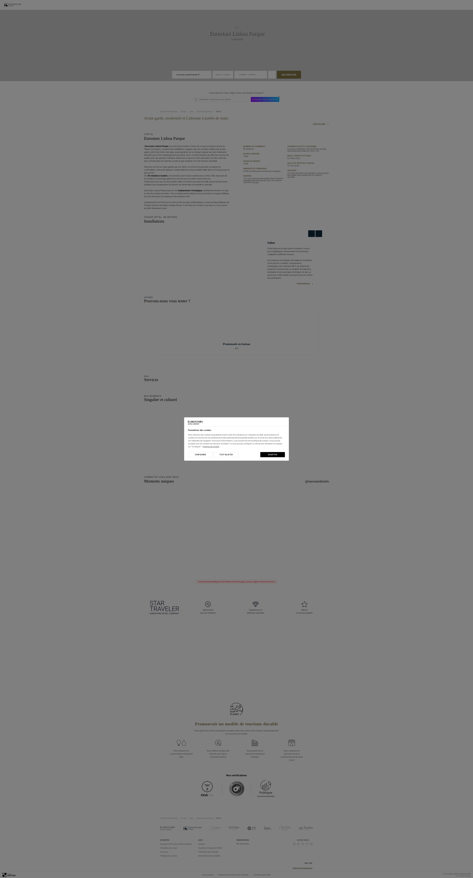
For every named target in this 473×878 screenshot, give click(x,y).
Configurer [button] (200, 455)
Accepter (272, 455)
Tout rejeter (226, 455)
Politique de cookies (211, 447)
